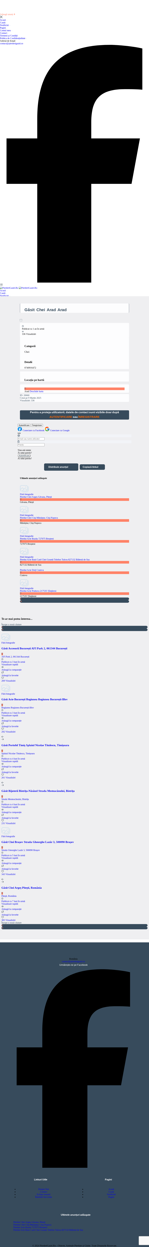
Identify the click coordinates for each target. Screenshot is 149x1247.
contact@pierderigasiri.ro (11, 43)
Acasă (3, 20)
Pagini (3, 28)
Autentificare (24, 425)
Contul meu (5, 30)
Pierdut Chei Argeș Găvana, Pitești (36, 497)
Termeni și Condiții (9, 35)
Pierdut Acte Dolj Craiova (32, 570)
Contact (4, 33)
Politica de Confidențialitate (13, 38)
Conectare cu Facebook (34, 430)
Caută (3, 22)
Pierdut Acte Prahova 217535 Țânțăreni (38, 591)
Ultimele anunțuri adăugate (76, 1215)
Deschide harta (36, 391)
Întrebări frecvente (43, 1197)
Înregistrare (37, 425)
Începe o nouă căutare (11, 624)
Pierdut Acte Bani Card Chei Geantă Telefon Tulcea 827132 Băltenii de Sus (55, 559)
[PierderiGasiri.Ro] (9, 288)
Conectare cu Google (60, 430)
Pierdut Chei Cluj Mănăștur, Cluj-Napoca (39, 518)
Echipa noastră (43, 1194)
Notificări (4, 25)
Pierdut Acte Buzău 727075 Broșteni (37, 538)
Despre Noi (43, 1189)
